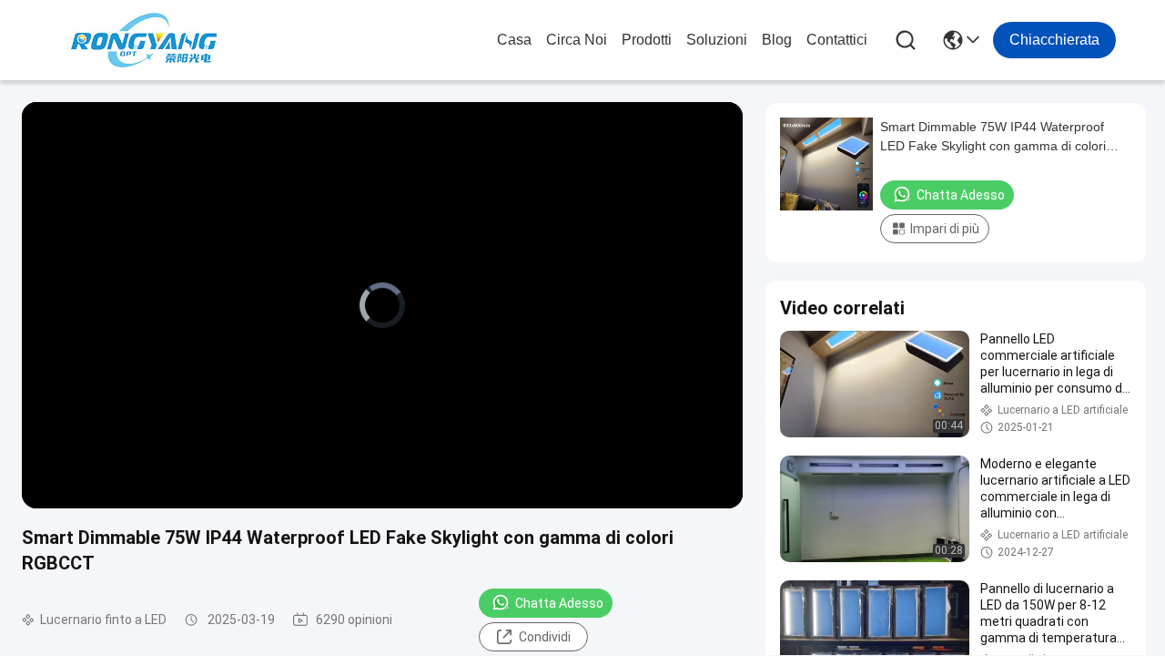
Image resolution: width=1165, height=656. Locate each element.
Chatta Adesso (559, 603)
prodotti (647, 39)
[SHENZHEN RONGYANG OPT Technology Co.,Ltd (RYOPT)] (144, 40)
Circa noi (576, 39)
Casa (514, 39)
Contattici (836, 39)
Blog (777, 39)
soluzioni (716, 39)
